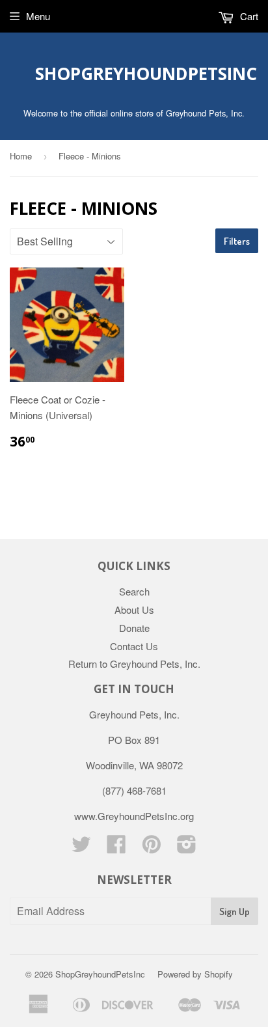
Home (21, 156)
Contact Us (134, 646)
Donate (134, 628)
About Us (134, 609)
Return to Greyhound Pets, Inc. (134, 663)
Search (134, 591)
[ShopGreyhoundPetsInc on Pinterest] (151, 848)
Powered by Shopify (195, 974)
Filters (237, 241)
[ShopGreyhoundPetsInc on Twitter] (81, 848)
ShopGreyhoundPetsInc (134, 73)
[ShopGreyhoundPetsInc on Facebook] (116, 848)
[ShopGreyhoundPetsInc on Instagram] (186, 848)
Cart (247, 16)
